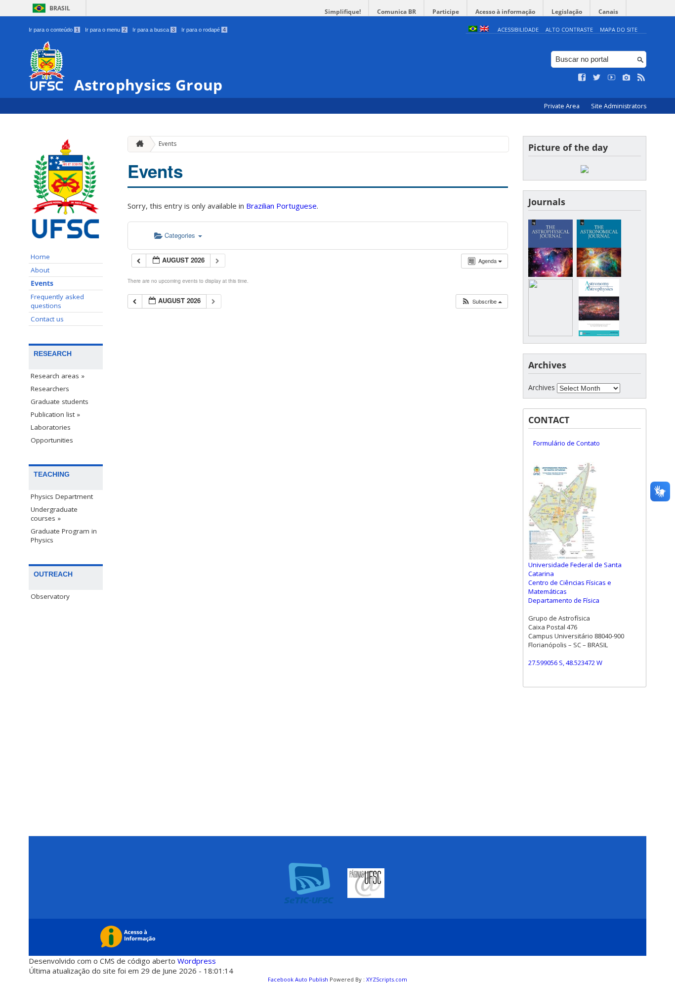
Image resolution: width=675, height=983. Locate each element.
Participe (445, 11)
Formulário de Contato (566, 443)
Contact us (47, 318)
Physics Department (62, 496)
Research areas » (57, 375)
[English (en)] (484, 29)
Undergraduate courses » (54, 514)
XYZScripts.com (386, 979)
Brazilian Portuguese (281, 206)
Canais (608, 11)
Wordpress (196, 961)
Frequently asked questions (57, 301)
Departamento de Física (563, 600)
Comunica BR (396, 11)
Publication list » (55, 414)
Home (40, 256)
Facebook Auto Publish (298, 979)
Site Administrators (618, 106)
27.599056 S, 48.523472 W (565, 662)
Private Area (562, 106)
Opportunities (52, 440)
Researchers (50, 388)
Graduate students (59, 401)
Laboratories (51, 427)
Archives (541, 387)
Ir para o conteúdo (54, 30)
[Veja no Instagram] (627, 78)
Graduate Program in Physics (64, 535)
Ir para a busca (153, 30)
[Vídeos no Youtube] (612, 78)
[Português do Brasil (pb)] (472, 29)
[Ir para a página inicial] (137, 144)
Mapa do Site (618, 29)
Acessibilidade (518, 29)
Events (42, 283)
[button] (481, 301)
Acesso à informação (505, 11)
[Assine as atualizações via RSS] (641, 78)
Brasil (59, 8)
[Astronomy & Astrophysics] (599, 333)
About (40, 270)
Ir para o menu (105, 30)
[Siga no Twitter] (597, 78)
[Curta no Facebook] (582, 78)
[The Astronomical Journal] (599, 274)
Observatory (50, 596)
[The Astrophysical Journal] (550, 274)
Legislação (566, 11)
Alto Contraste (569, 29)
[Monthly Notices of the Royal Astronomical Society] (550, 333)
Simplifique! (343, 11)
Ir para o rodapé (203, 30)
